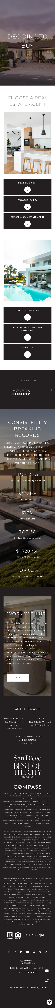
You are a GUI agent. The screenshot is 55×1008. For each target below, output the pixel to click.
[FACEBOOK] (9, 952)
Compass (41, 796)
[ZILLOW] (40, 952)
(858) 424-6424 (13, 725)
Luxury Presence (27, 972)
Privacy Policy (38, 987)
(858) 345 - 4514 (27, 743)
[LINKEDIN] (21, 952)
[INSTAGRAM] (15, 952)
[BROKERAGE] (46, 952)
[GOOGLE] (34, 952)
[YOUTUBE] (27, 952)
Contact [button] (18, 678)
